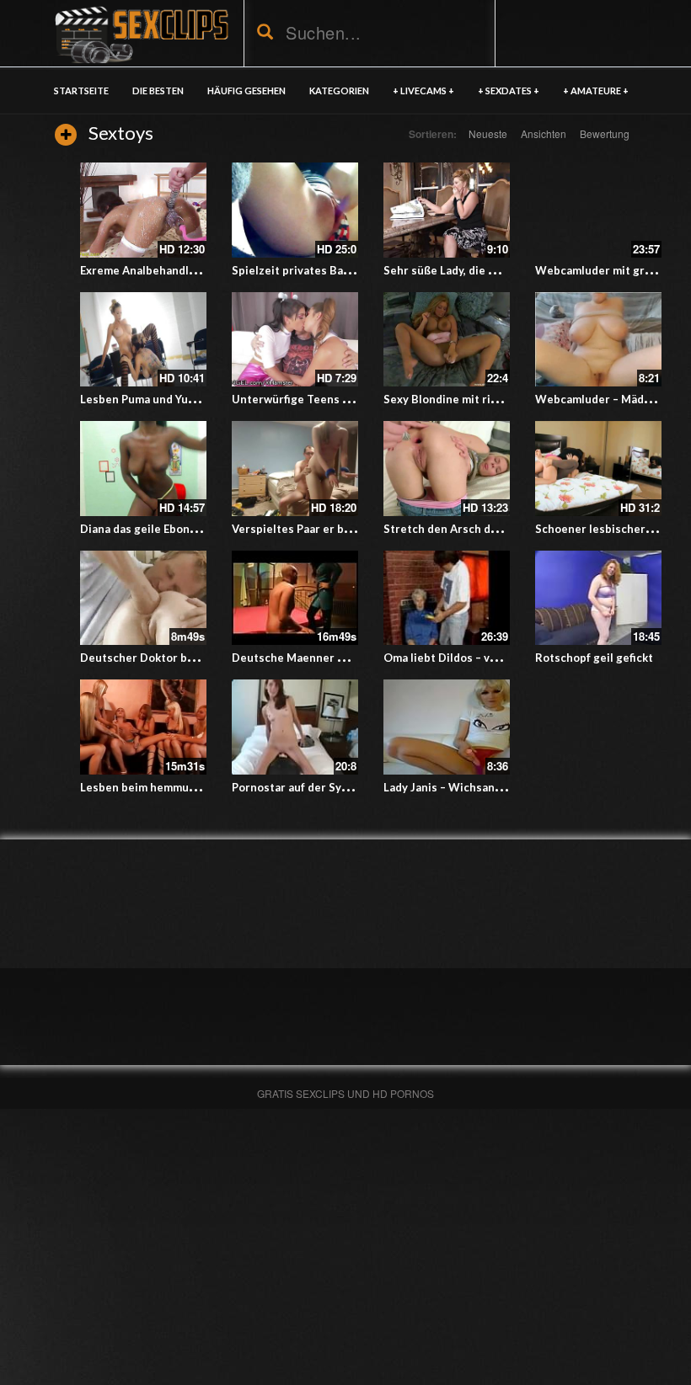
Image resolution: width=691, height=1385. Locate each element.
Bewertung (604, 133)
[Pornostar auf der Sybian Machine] (295, 727)
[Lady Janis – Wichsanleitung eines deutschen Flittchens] (446, 727)
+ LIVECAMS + (423, 90)
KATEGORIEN (339, 90)
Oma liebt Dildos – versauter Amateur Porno (501, 657)
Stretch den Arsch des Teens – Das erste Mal (503, 528)
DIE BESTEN (158, 90)
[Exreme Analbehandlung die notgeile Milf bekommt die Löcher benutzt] (143, 210)
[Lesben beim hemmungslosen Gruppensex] (143, 727)
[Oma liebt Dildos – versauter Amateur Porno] (446, 598)
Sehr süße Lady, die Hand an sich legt (481, 270)
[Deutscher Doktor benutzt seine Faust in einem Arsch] (143, 598)
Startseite (81, 90)
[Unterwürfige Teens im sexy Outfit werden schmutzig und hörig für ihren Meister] (295, 339)
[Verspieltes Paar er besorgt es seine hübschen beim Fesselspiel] (295, 468)
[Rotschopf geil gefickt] (598, 598)
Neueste (488, 133)
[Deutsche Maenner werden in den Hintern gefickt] (295, 598)
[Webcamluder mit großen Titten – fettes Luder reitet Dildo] (598, 210)
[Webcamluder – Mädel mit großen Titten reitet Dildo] (598, 339)
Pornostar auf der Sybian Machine (322, 787)
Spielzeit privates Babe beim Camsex (330, 270)
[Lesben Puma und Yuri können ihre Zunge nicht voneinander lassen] (143, 339)
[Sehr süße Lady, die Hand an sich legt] (446, 210)
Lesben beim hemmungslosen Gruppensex (193, 787)
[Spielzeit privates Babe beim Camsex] (295, 210)
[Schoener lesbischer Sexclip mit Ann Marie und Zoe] (598, 468)
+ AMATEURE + (596, 90)
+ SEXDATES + (508, 90)
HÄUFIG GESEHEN (246, 90)
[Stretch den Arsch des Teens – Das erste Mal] (446, 468)
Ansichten (543, 133)
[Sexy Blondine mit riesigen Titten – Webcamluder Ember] (446, 339)
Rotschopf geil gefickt (594, 657)
